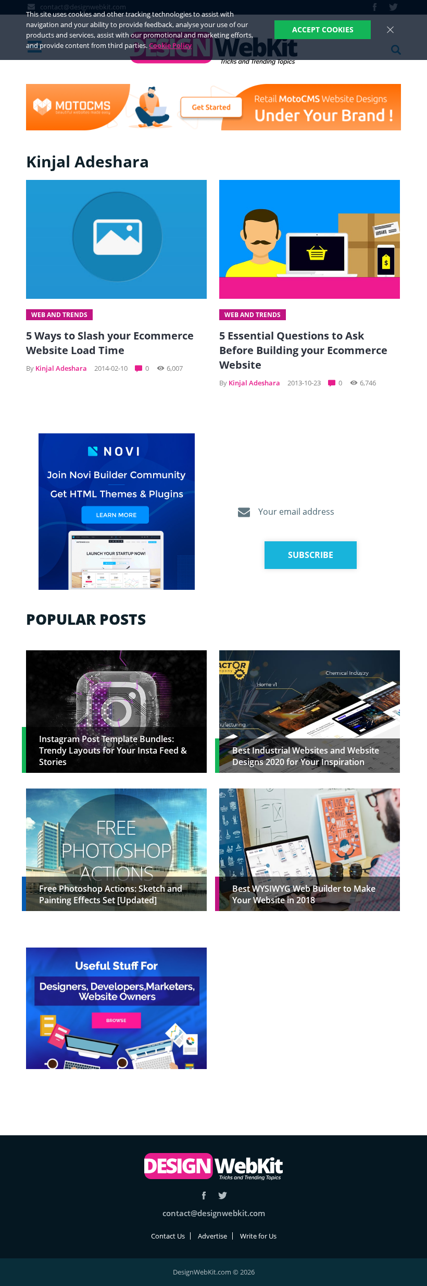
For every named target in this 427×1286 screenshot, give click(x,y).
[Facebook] (203, 1195)
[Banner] (213, 107)
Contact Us (168, 1236)
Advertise (212, 1236)
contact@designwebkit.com (213, 1213)
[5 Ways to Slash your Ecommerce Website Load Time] (116, 239)
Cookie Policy (170, 45)
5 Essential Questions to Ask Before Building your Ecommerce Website (303, 350)
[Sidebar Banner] (117, 512)
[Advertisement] (309, 1021)
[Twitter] (222, 1195)
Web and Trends (59, 314)
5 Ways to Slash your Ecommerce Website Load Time (110, 343)
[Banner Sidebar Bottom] (116, 1009)
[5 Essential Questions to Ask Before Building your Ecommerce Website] (309, 239)
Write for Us (258, 1236)
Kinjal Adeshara (61, 368)
